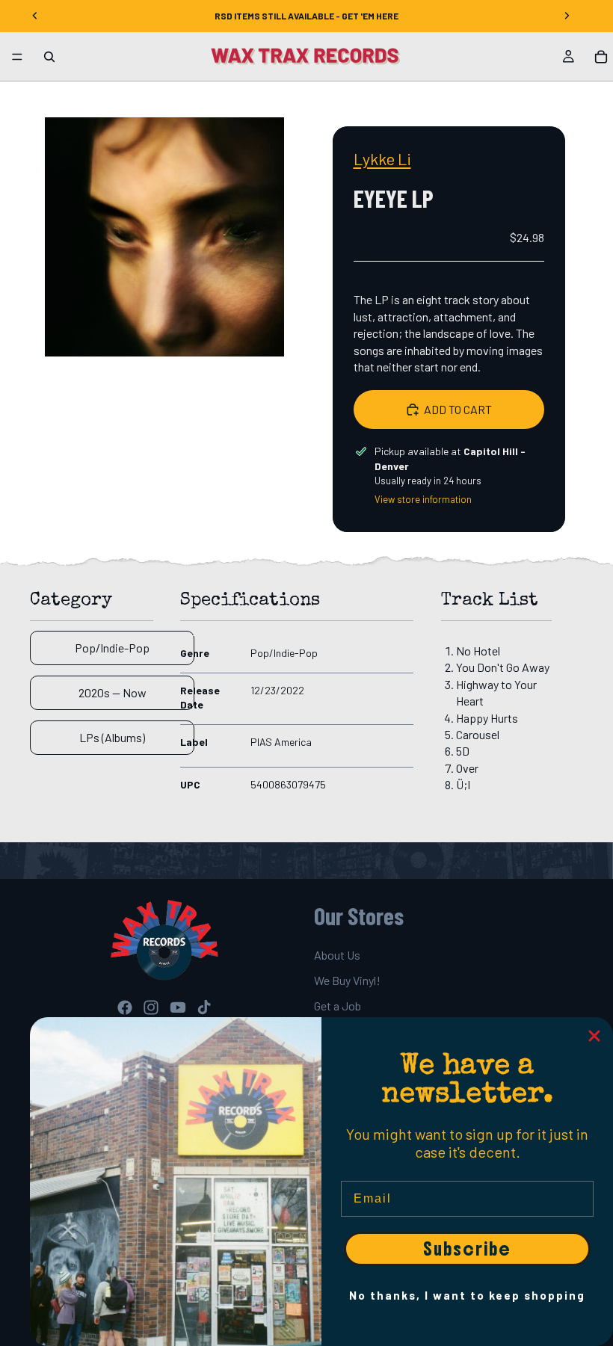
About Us (337, 954)
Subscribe (467, 1249)
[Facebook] (125, 1007)
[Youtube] (178, 1007)
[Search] (49, 56)
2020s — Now (112, 692)
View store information (423, 499)
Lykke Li (382, 158)
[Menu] (17, 57)
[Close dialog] (594, 1036)
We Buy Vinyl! (347, 980)
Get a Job (337, 1005)
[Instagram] (151, 1007)
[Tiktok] (204, 1007)
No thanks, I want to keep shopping (467, 1295)
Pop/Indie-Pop (112, 647)
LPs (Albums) (112, 737)
